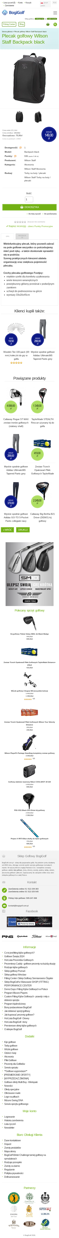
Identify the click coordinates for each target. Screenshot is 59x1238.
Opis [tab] (7, 236)
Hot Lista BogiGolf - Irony (15, 1022)
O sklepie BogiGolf (13, 1029)
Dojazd (7, 1144)
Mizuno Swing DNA (13, 1100)
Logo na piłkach (11, 1096)
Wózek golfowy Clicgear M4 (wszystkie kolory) (29, 691)
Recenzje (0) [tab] (22, 236)
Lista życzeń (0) (9, 3)
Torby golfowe (10, 1045)
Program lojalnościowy (15, 1003)
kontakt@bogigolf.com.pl (18, 906)
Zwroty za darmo (12, 1166)
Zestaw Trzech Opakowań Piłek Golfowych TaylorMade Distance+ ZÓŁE (42, 471)
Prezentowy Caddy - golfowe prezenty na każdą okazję (29, 963)
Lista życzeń (10, 1124)
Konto (20, 3)
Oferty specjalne (11, 1089)
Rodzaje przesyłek (13, 1162)
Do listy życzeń (35, 214)
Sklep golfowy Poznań (14, 971)
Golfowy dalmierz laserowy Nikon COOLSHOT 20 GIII (29, 782)
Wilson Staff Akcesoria (35, 169)
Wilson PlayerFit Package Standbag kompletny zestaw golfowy (30, 753)
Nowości (8, 1085)
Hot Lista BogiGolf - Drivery (16, 1018)
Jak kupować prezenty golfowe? (19, 1014)
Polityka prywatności (13, 1173)
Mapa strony (10, 1151)
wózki (10, 870)
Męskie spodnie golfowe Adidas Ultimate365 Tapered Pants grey (43, 355)
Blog (22, 24)
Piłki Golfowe (10, 1060)
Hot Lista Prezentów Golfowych (18, 960)
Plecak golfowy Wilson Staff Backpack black (30, 31)
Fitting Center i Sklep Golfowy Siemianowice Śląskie (28, 978)
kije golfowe (18, 870)
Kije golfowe (10, 1042)
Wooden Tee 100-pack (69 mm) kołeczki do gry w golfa (16, 355)
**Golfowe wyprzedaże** (15, 1071)
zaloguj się (39, 19)
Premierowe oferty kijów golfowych (20, 1025)
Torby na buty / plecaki (35, 173)
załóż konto (52, 19)
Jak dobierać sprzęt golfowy (17, 1011)
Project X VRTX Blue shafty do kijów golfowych (29, 839)
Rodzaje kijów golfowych (16, 967)
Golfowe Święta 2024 (14, 956)
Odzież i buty (10, 1053)
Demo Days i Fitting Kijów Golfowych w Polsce (26, 989)
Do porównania (50, 214)
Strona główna (7, 31)
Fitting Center (9, 24)
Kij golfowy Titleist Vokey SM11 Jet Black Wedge (29, 634)
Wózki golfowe (11, 1049)
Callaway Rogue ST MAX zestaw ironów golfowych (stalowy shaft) (16, 422)
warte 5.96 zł (33, 156)
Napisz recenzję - (31, 226)
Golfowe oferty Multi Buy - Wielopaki (21, 1082)
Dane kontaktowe (12, 1140)
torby (46, 870)
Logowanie (9, 1116)
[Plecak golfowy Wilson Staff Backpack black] (19, 117)
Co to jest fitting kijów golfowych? (19, 952)
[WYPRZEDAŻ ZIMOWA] (16, 1078)
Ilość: (29, 193)
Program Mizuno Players (15, 993)
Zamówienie (9, 5)
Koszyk (28, 3)
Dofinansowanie (12, 1177)
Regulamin (9, 1169)
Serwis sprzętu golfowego (16, 1104)
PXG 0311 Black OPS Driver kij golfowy (29, 810)
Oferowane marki (12, 1093)
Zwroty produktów (12, 1147)
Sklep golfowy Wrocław (15, 974)
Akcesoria (29, 164)
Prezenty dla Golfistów (14, 1064)
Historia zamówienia (13, 1120)
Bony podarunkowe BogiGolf (17, 1007)
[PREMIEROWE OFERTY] (17, 1075)
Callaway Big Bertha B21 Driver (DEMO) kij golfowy (42, 517)
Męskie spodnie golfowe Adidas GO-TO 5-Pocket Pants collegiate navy (16, 517)
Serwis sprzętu (11, 1067)
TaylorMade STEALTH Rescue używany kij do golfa (42, 422)
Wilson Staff (30, 160)
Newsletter (9, 1127)
